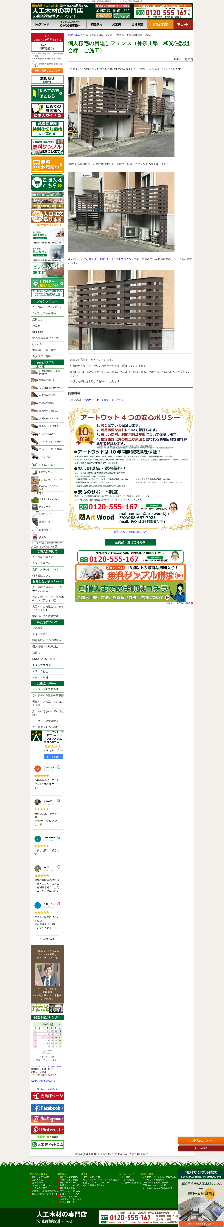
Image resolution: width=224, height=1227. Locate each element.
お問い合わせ (40, 671)
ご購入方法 (37, 1180)
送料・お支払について (45, 569)
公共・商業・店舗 (91, 1177)
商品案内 (96, 24)
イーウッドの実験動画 (45, 721)
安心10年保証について (45, 338)
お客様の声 (37, 1182)
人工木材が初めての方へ (46, 307)
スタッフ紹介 (40, 634)
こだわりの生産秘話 (44, 313)
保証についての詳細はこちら (130, 531)
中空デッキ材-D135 (69, 1180)
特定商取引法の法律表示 (46, 640)
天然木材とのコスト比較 (154, 1185)
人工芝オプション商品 (44, 546)
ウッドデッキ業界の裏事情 (48, 695)
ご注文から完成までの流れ (45, 1191)
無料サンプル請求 (40, 1177)
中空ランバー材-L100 (70, 1191)
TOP (70, 34)
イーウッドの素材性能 (45, 689)
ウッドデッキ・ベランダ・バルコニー (101, 1180)
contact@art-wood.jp (43, 1081)
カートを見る (201, 1148)
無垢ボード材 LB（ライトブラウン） (111, 259)
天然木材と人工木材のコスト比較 (48, 703)
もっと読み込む (47, 938)
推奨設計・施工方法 (44, 350)
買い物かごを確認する (47, 1089)
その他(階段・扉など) (93, 1185)
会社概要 (137, 24)
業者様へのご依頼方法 (45, 616)
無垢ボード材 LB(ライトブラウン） (105, 399)
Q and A (37, 344)
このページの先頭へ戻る (177, 603)
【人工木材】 (39, 366)
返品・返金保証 (41, 563)
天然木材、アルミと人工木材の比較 (160, 1177)
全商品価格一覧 (67, 1202)
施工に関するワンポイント (45, 1193)
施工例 (117, 24)
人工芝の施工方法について (46, 543)
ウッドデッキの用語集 (45, 727)
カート (183, 24)
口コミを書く (53, 756)
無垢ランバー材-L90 (69, 1185)
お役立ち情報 (147, 1174)
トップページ (42, 24)
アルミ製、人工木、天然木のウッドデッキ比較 (48, 598)
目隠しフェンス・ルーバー (96, 1182)
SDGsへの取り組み (43, 659)
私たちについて (126, 1174)
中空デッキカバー (68, 1196)
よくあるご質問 (39, 1188)
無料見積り (160, 24)
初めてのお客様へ (69, 24)
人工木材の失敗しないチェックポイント (48, 608)
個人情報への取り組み (45, 646)
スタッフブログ (41, 665)
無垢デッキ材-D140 (69, 1177)
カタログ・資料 (41, 356)
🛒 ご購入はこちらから (201, 1140)
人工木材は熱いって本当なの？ (48, 713)
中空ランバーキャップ (70, 1199)
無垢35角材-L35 (67, 1188)
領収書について (41, 575)
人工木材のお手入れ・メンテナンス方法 (48, 589)
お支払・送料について (42, 1185)
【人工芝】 (37, 493)
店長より (37, 319)
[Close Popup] (221, 1166)
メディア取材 (40, 677)
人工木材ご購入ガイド (45, 557)
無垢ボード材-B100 (69, 1182)
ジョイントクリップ (69, 1193)
